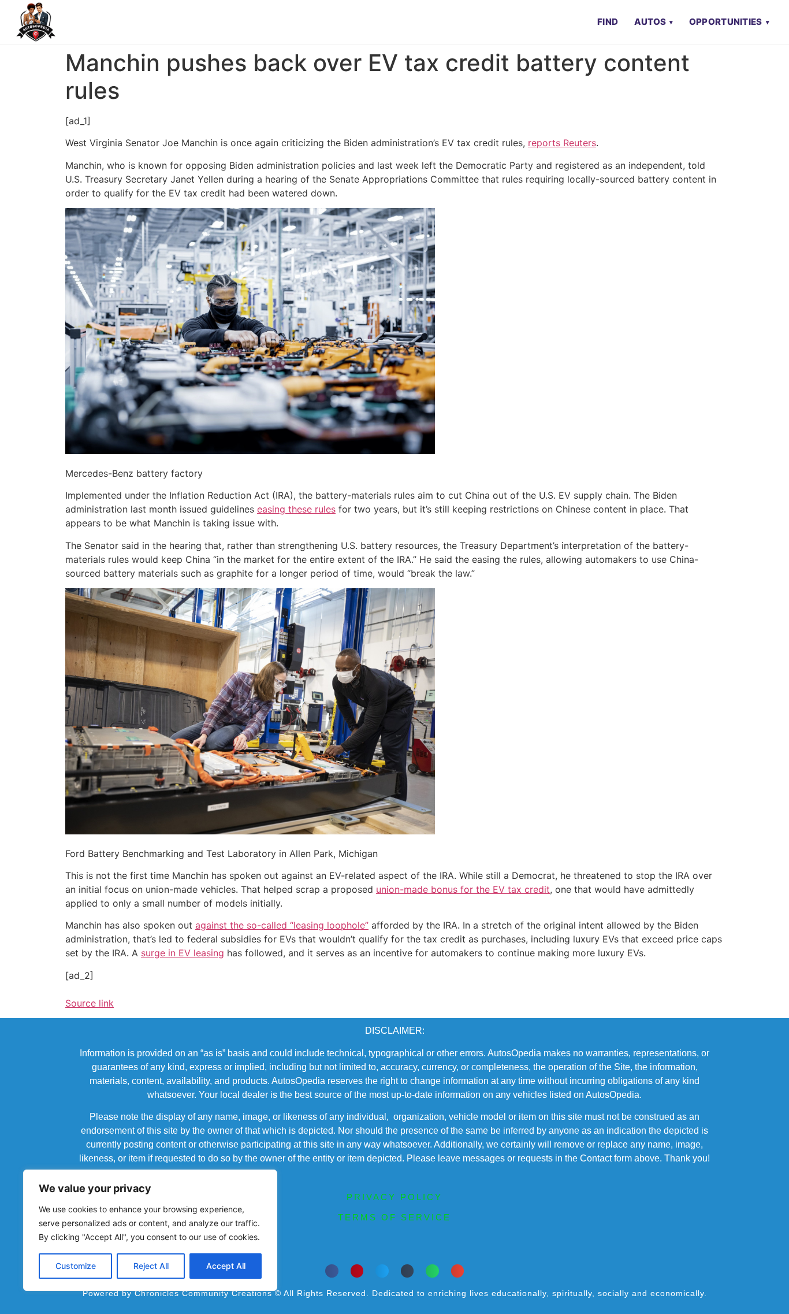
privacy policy (394, 1197)
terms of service (394, 1217)
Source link (89, 1003)
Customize (75, 1266)
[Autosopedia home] (35, 22)
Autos (650, 21)
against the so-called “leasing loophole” (282, 925)
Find (607, 21)
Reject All (151, 1266)
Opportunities (725, 21)
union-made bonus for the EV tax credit (463, 889)
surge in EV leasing (182, 953)
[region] (150, 1230)
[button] (331, 1271)
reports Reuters (562, 143)
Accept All (225, 1266)
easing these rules (296, 509)
